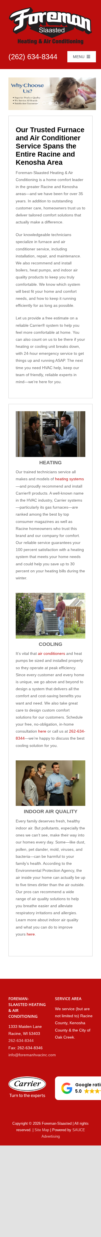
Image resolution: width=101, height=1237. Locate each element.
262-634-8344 (21, 1040)
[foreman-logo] (50, 9)
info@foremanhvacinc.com (32, 1055)
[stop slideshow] (62, 103)
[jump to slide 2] (50, 103)
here (42, 731)
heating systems (69, 479)
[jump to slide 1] (44, 103)
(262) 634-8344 (32, 56)
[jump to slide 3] (56, 103)
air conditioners (51, 653)
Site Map (42, 1130)
